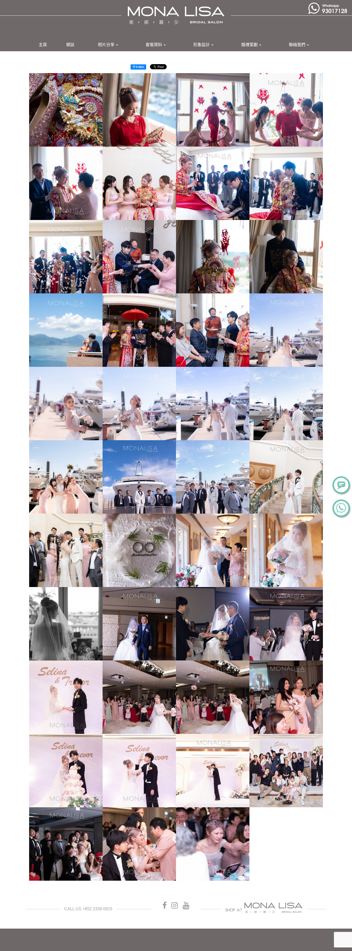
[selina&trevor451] (286, 256)
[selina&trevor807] (139, 477)
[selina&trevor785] (286, 403)
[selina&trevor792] (66, 477)
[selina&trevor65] (212, 110)
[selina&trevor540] (212, 330)
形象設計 (202, 45)
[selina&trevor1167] (286, 697)
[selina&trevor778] (212, 403)
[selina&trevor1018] (139, 623)
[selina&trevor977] (212, 550)
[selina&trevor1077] (66, 697)
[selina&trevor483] (66, 330)
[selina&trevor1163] (212, 697)
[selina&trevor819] (212, 477)
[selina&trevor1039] (286, 623)
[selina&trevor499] (139, 330)
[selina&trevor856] (66, 550)
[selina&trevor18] (66, 110)
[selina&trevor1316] (286, 770)
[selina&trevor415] (212, 256)
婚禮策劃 (250, 45)
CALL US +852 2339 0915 (88, 909)
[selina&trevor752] (286, 330)
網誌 (70, 45)
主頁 (43, 45)
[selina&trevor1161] (139, 697)
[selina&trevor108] (66, 183)
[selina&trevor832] (286, 477)
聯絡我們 (297, 45)
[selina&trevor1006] (66, 623)
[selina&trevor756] (66, 403)
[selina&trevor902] (139, 550)
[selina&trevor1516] (212, 844)
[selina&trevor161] (139, 183)
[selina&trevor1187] (139, 770)
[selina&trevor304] (286, 183)
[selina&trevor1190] (212, 770)
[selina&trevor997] (286, 550)
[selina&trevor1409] (66, 844)
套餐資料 (154, 45)
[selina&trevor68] (286, 110)
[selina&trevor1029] (212, 623)
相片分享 (106, 45)
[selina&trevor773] (139, 403)
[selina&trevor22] (139, 110)
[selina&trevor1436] (139, 844)
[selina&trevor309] (66, 256)
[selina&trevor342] (139, 256)
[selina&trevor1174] (66, 770)
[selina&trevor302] (212, 183)
